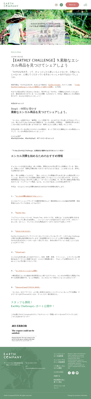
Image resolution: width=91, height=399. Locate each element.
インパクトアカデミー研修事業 (59, 361)
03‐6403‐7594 (32, 363)
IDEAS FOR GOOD (23, 231)
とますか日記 (58, 372)
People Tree (20, 213)
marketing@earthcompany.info (35, 368)
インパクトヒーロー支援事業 (59, 355)
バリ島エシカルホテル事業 (59, 367)
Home (6, 42)
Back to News (16, 52)
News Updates (16, 42)
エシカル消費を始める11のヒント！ (29, 196)
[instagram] (73, 372)
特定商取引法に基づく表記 (59, 381)
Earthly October (54, 85)
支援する (57, 376)
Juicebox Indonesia (81, 395)
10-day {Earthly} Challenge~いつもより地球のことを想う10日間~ (45, 86)
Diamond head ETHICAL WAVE (27, 287)
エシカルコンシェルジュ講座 (26, 271)
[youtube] (77, 372)
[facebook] (69, 372)
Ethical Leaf (20, 252)
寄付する (72, 5)
